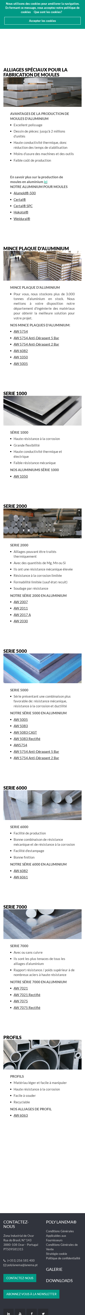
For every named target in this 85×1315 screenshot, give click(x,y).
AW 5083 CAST (25, 732)
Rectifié (27, 1008)
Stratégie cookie (56, 1253)
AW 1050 (21, 357)
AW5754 (20, 745)
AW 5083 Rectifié (27, 739)
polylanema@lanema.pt (22, 1265)
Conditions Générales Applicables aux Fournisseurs (60, 1235)
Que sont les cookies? (48, 12)
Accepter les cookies (42, 21)
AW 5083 (21, 726)
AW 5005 (21, 364)
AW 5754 (21, 331)
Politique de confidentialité (63, 1258)
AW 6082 (21, 351)
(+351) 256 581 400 (21, 1260)
